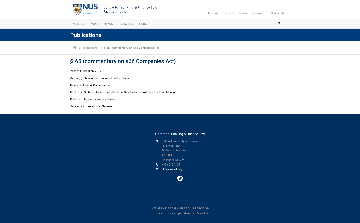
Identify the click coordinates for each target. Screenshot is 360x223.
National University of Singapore (170, 207)
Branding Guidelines (179, 213)
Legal (160, 213)
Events (143, 23)
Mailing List (259, 13)
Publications (126, 23)
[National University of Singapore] (85, 9)
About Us (78, 23)
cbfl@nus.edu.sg (172, 169)
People (94, 23)
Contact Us (277, 13)
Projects (108, 23)
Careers (229, 13)
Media (243, 13)
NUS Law (213, 13)
